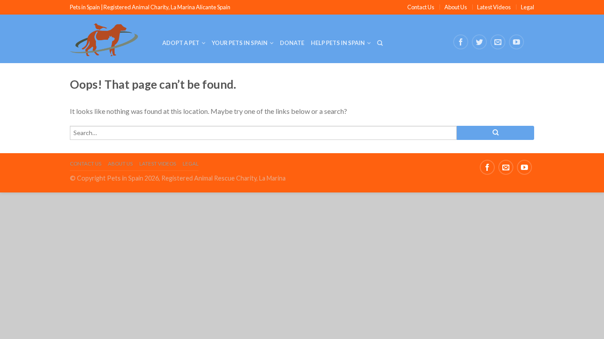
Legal (527, 7)
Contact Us (420, 7)
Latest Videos (494, 7)
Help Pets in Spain (338, 42)
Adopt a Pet (180, 42)
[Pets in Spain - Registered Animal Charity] (109, 39)
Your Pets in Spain (240, 42)
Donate (292, 42)
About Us (455, 7)
